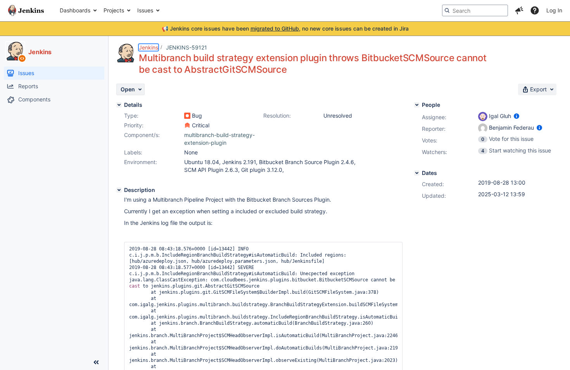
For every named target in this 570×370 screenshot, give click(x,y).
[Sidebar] (96, 362)
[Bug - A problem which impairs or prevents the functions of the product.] (187, 116)
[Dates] (417, 173)
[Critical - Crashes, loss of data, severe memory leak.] (187, 125)
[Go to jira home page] (26, 10)
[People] (417, 105)
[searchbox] (475, 10)
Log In (554, 10)
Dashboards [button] (75, 10)
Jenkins (148, 47)
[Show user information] (516, 116)
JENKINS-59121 (186, 47)
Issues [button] (145, 10)
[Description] (119, 190)
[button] (519, 10)
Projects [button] (114, 10)
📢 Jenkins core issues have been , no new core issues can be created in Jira (285, 28)
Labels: (133, 152)
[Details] (119, 105)
